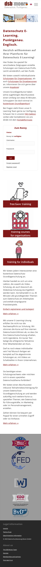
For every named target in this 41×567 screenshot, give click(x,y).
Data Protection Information (12, 536)
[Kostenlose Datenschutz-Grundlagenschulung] (20, 194)
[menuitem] (21, 4)
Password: (10, 149)
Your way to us (8, 560)
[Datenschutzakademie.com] (17, 4)
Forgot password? (13, 163)
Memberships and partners (12, 557)
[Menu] (35, 4)
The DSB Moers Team (10, 550)
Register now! (11, 167)
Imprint (5, 528)
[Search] (21, 4)
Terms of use (7, 532)
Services (5, 553)
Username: (10, 140)
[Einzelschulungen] (20, 252)
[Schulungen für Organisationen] (20, 223)
